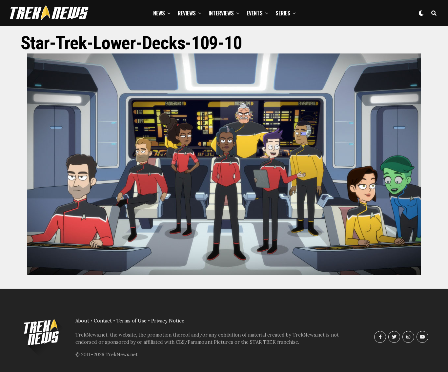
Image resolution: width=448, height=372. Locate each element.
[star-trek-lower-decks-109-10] (224, 273)
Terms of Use (131, 321)
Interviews (221, 13)
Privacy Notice (167, 321)
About (82, 321)
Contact (103, 321)
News (159, 13)
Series (282, 13)
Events (255, 13)
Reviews (187, 13)
